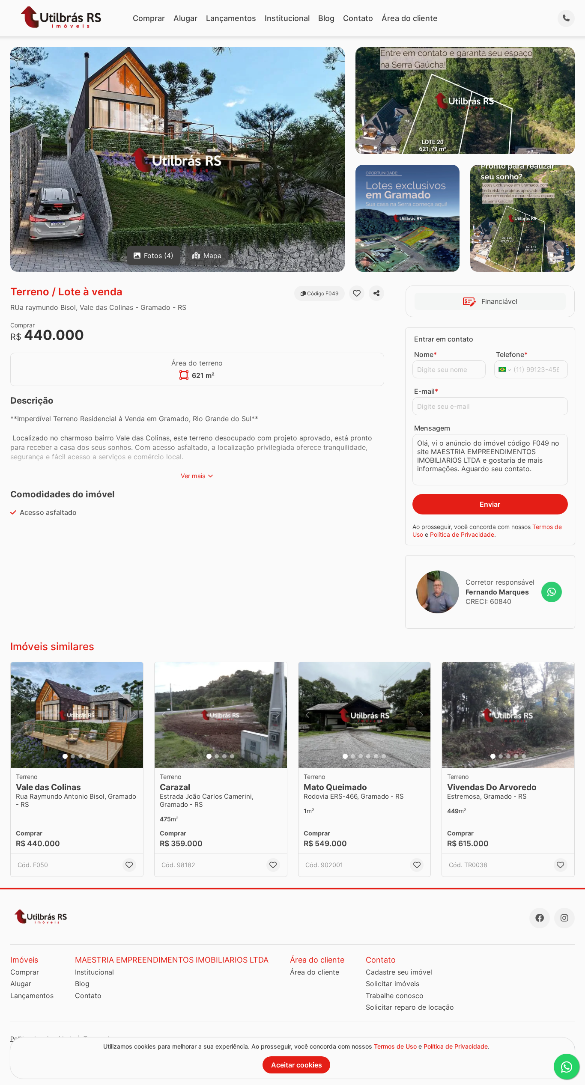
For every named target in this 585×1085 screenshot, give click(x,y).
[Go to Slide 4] (88, 756)
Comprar (149, 18)
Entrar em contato (443, 339)
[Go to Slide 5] (376, 756)
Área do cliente (410, 18)
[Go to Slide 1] (65, 756)
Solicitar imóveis (392, 983)
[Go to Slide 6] (384, 756)
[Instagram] (564, 918)
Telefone (512, 354)
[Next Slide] (134, 715)
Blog (326, 18)
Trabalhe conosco (395, 995)
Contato (358, 18)
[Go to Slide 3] (80, 756)
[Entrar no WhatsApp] (551, 592)
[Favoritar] (356, 293)
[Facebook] (539, 918)
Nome (425, 354)
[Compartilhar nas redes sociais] (376, 293)
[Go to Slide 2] (73, 756)
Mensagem (432, 428)
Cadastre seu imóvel (399, 972)
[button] (77, 715)
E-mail (426, 391)
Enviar (490, 504)
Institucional (287, 18)
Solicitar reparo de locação (410, 1007)
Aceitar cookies (296, 1065)
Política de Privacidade (462, 534)
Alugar (185, 18)
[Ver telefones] (566, 18)
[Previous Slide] (20, 715)
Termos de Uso (395, 1046)
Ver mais (193, 475)
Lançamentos (231, 18)
